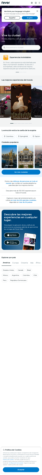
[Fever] (6, 2)
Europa (15, 263)
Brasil (29, 270)
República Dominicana (18, 280)
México (5, 275)
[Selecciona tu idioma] (32, 3)
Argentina (15, 275)
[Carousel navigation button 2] (15, 123)
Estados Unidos (8, 270)
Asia (31, 263)
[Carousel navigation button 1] (11, 123)
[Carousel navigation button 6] (30, 123)
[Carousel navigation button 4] (22, 123)
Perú (4, 280)
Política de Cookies (8, 459)
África (38, 263)
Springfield (24, 136)
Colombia (26, 275)
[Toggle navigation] (39, 3)
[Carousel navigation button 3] (19, 123)
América (6, 263)
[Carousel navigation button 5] (26, 123)
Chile (35, 275)
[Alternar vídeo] (21, 102)
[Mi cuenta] (36, 3)
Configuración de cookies (16, 463)
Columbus (9, 136)
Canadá (20, 270)
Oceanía (24, 263)
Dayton (37, 136)
